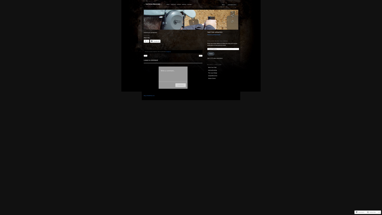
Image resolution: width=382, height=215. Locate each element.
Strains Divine (212, 78)
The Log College (212, 73)
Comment (180, 85)
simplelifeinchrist (212, 75)
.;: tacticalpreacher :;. (232, 4)
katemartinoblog (212, 70)
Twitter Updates (215, 32)
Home (223, 4)
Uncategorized (168, 51)
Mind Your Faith (212, 67)
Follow (211, 53)
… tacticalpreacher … (153, 4)
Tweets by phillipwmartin (214, 34)
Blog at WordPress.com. (149, 95)
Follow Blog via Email (217, 41)
